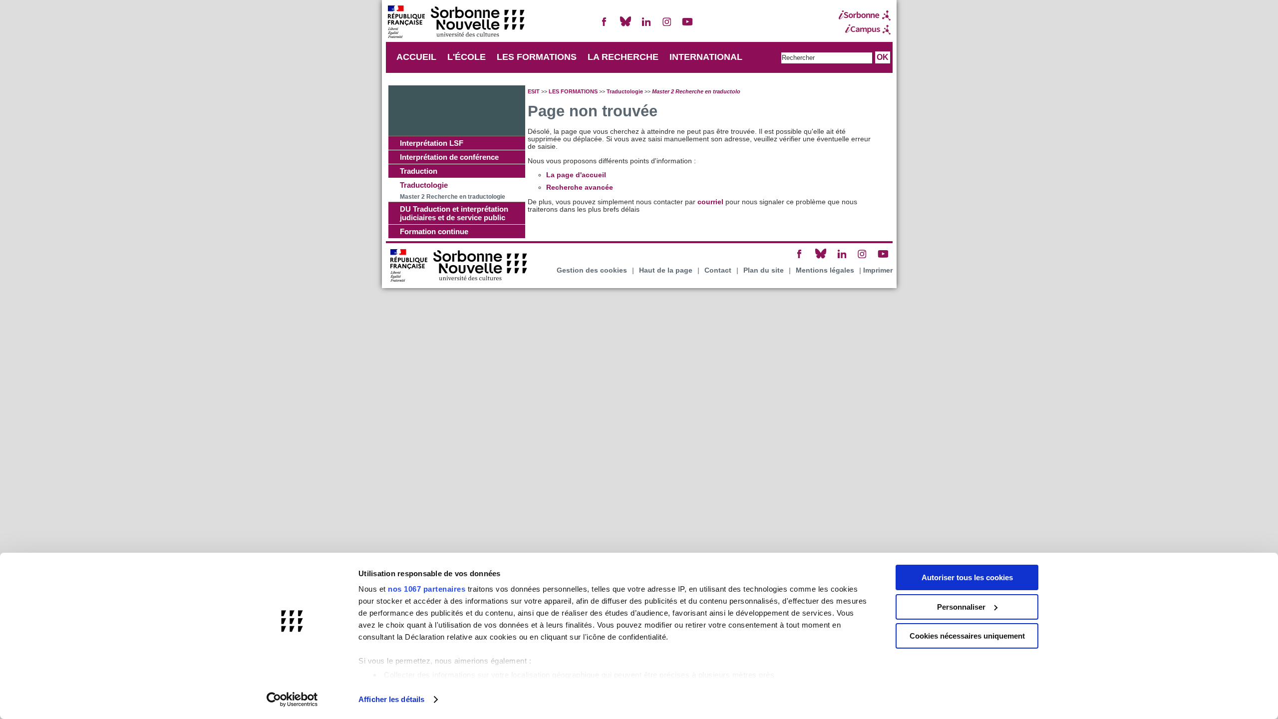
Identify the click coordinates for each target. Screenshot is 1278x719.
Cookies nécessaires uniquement (967, 636)
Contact (717, 270)
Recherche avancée (579, 187)
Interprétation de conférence (449, 157)
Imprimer (878, 270)
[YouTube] (687, 25)
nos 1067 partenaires (426, 589)
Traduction (418, 171)
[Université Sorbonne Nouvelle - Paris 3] (456, 22)
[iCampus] (865, 29)
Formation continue (434, 231)
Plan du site (763, 270)
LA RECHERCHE (623, 57)
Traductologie (424, 185)
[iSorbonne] (865, 15)
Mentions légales (825, 270)
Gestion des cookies (592, 270)
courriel (710, 202)
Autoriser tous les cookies (967, 577)
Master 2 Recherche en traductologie (452, 196)
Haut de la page (665, 270)
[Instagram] (667, 25)
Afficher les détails (391, 699)
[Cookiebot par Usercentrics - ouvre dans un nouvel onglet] (292, 699)
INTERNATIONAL (705, 57)
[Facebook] (605, 25)
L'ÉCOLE (466, 57)
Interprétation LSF (431, 143)
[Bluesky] (626, 25)
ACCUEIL (416, 57)
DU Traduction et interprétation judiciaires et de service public (454, 213)
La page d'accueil (576, 175)
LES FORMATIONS (537, 57)
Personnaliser (961, 607)
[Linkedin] (646, 25)
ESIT (534, 91)
